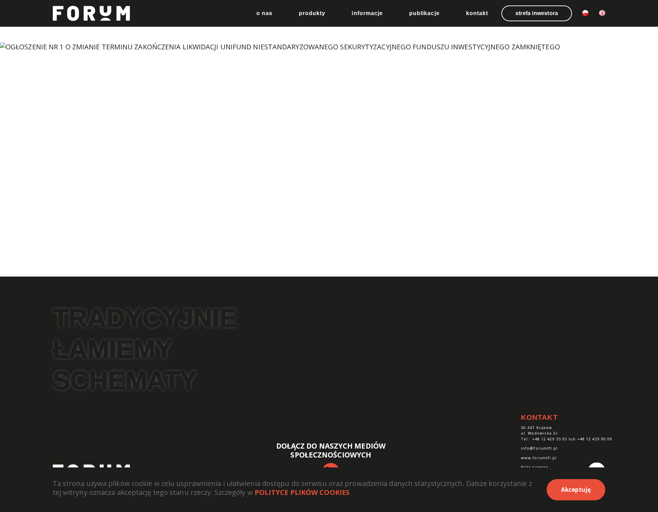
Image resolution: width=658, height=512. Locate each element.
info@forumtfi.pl (539, 448)
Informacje (367, 13)
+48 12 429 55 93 (550, 438)
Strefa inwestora (536, 13)
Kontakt (477, 13)
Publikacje (424, 13)
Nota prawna (534, 467)
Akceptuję (576, 489)
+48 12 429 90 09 (594, 438)
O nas (264, 13)
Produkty (312, 13)
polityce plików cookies (302, 492)
